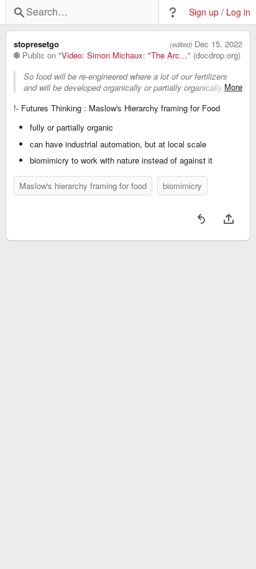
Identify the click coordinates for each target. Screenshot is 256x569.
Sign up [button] (204, 12)
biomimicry (182, 186)
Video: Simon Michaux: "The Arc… (125, 55)
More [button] (233, 87)
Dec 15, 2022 (218, 44)
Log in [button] (238, 12)
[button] (172, 12)
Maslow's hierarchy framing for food (83, 186)
